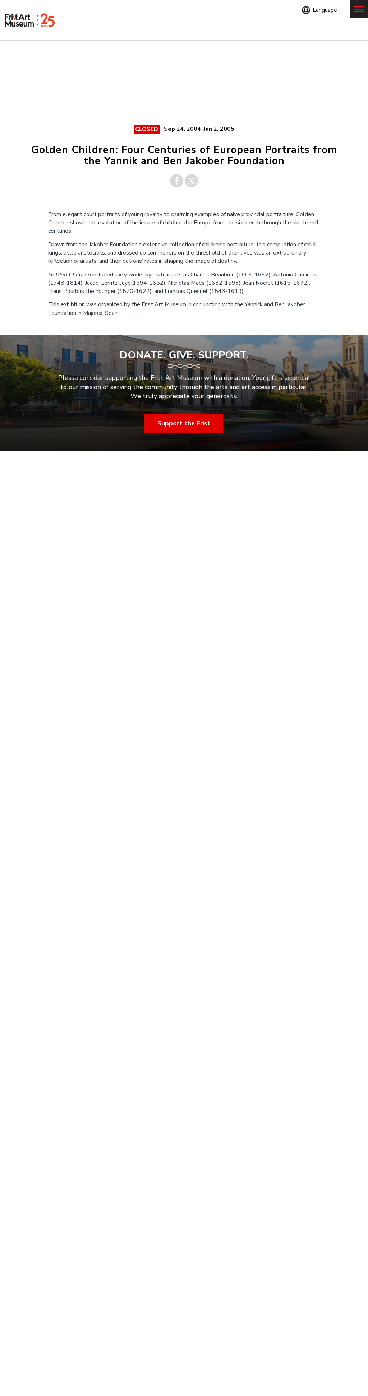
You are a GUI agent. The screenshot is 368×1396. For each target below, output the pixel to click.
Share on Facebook (176, 180)
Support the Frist (184, 423)
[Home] (30, 20)
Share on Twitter (191, 180)
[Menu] (359, 9)
